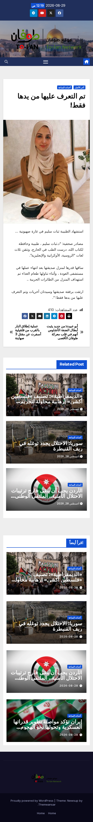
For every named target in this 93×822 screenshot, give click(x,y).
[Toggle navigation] (45, 62)
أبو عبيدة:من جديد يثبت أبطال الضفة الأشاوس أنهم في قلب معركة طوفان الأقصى (62, 332)
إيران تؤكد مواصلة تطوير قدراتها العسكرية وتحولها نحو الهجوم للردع (47, 726)
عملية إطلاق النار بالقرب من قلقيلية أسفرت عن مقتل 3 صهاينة (28, 332)
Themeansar (47, 804)
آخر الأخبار (79, 87)
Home (52, 813)
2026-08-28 (68, 587)
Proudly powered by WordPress (32, 800)
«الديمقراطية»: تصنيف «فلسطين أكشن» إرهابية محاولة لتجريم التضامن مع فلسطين (47, 401)
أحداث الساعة (64, 87)
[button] (6, 61)
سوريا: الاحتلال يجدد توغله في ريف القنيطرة (51, 446)
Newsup (72, 800)
